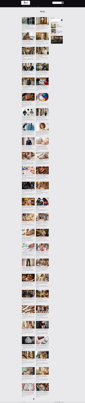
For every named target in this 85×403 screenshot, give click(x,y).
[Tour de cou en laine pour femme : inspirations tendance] (42, 185)
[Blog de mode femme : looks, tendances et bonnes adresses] (28, 156)
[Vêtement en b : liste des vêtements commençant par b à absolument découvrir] (42, 81)
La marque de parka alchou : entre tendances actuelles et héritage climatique (28, 345)
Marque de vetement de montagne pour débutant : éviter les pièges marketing (42, 72)
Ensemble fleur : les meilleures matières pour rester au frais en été (42, 41)
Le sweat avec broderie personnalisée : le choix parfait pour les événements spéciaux (42, 392)
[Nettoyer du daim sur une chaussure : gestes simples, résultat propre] (28, 233)
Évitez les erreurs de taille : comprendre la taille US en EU (28, 360)
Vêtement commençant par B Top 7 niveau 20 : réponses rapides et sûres (28, 117)
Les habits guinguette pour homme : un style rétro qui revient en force (42, 238)
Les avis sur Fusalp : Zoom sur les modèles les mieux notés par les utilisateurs (41, 207)
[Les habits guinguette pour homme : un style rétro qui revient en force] (42, 233)
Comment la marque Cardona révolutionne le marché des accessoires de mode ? (42, 345)
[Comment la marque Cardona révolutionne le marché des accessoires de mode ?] (42, 340)
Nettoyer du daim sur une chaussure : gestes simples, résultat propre (27, 238)
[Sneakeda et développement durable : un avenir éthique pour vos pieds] (53, 25)
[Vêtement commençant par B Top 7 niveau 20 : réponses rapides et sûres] (28, 112)
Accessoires (57, 24)
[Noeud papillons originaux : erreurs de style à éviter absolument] (28, 67)
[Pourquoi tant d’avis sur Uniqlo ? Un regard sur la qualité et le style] (42, 112)
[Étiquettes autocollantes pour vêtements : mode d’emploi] (28, 170)
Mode (22, 30)
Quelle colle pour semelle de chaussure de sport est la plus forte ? (28, 314)
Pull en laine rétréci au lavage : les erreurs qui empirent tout (28, 222)
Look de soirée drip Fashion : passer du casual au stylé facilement (28, 26)
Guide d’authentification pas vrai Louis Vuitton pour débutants (41, 56)
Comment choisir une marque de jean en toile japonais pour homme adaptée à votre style (28, 299)
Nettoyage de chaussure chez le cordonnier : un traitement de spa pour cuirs (28, 283)
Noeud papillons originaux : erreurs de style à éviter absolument (27, 72)
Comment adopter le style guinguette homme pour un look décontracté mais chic (27, 207)
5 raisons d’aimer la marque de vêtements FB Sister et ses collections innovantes (28, 132)
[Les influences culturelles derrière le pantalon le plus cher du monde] (28, 262)
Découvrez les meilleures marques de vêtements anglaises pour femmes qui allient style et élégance (41, 314)
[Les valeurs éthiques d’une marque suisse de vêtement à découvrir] (42, 294)
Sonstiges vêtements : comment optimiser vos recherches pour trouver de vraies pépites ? (28, 56)
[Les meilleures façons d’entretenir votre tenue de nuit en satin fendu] (28, 325)
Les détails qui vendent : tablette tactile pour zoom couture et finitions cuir (42, 175)
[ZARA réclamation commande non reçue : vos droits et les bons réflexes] (28, 36)
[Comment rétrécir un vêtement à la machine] (42, 97)
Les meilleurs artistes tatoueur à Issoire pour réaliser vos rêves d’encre (56, 41)
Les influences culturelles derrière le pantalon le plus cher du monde (27, 268)
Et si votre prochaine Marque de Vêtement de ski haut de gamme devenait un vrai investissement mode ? (28, 87)
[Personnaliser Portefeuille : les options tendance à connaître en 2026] (28, 97)
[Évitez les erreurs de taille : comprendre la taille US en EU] (28, 355)
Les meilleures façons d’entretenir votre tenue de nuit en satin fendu (28, 330)
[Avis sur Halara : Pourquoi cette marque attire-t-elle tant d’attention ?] (42, 247)
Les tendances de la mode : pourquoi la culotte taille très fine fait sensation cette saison (42, 330)
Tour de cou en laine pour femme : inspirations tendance (41, 191)
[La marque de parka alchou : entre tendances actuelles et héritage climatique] (28, 340)
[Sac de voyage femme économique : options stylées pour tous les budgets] (42, 141)
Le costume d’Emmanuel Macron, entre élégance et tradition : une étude (28, 146)
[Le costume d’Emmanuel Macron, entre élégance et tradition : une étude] (28, 141)
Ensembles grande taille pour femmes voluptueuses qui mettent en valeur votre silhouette (42, 283)
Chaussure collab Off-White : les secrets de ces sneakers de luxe (42, 161)
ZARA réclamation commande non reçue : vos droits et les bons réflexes (28, 41)
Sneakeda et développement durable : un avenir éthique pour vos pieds (59, 26)
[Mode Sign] (26, 3)
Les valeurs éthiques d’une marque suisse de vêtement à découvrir (42, 299)
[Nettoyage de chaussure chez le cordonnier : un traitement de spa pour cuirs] (28, 277)
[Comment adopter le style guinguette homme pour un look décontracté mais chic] (28, 201)
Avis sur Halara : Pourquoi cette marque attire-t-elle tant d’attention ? (42, 252)
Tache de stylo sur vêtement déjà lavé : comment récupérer (27, 252)
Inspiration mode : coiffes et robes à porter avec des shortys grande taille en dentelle (28, 392)
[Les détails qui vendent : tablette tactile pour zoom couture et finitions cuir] (42, 170)
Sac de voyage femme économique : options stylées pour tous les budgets (41, 146)
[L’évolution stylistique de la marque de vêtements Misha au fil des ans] (28, 371)
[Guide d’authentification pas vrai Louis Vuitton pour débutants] (42, 51)
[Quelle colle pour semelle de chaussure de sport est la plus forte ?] (28, 309)
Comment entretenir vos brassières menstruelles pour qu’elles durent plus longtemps (41, 376)
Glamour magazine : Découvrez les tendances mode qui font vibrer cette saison (41, 360)
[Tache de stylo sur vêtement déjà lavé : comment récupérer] (28, 247)
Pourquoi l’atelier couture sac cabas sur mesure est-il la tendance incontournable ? (42, 268)
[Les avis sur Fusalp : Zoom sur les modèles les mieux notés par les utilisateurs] (42, 201)
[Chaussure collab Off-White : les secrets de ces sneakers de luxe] (42, 156)
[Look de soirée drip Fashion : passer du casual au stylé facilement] (28, 21)
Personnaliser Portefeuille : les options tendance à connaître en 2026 (27, 102)
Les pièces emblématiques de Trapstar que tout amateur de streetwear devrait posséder (28, 191)
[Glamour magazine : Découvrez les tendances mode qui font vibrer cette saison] (42, 355)
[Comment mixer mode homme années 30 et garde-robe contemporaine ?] (42, 21)
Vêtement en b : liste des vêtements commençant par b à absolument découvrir (42, 87)
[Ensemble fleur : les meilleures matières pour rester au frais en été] (42, 36)
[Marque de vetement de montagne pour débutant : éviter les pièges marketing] (42, 67)
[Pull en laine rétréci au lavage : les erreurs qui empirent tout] (28, 217)
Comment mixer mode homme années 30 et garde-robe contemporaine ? (42, 26)
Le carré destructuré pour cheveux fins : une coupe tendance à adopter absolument (42, 132)
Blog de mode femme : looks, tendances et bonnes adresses (28, 161)
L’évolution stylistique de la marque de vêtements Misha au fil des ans (27, 376)
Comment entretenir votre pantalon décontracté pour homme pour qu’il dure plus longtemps (42, 222)
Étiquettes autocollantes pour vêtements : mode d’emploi (28, 175)
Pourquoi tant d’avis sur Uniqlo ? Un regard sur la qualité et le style (41, 117)
